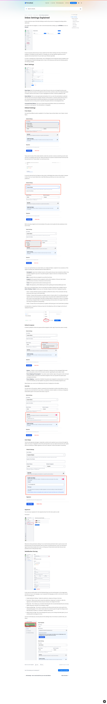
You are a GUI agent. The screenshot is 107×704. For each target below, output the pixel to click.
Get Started (73, 3)
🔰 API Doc (67, 2)
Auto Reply (75, 24)
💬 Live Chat (52, 2)
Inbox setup (35, 15)
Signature (74, 26)
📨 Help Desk (46, 2)
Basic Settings (74, 16)
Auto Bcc (74, 23)
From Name (75, 20)
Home (26, 15)
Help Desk (30, 15)
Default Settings (75, 18)
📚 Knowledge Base (60, 2)
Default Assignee (76, 21)
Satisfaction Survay (75, 27)
